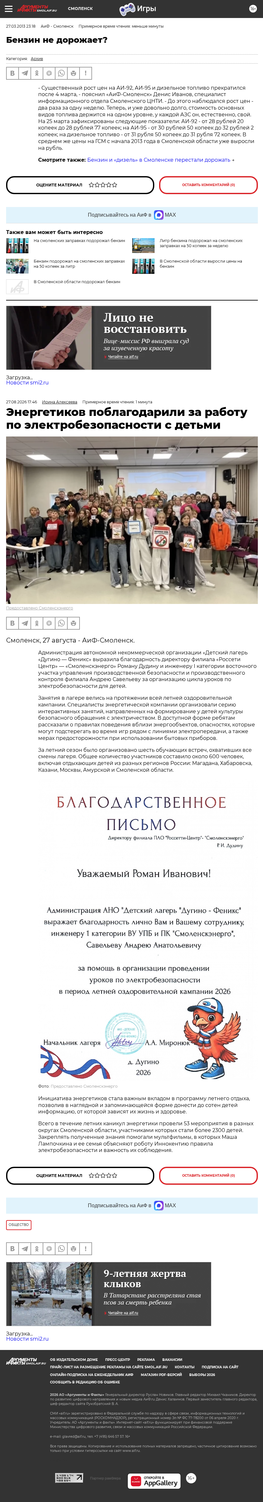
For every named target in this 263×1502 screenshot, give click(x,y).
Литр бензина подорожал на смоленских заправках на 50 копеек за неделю (201, 243)
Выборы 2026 (202, 1375)
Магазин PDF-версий (161, 1375)
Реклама (146, 1360)
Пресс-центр (117, 1360)
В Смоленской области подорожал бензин (77, 281)
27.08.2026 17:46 (21, 402)
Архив (37, 58)
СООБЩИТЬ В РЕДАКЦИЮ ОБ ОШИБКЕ (85, 1382)
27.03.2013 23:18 (21, 26)
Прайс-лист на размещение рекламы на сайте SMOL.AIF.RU (108, 1367)
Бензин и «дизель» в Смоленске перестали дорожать (158, 160)
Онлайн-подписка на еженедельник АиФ (91, 1375)
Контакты (184, 1367)
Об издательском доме (74, 1360)
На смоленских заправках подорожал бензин (79, 240)
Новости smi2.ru (27, 383)
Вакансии (172, 1360)
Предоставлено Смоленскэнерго (39, 608)
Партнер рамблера (105, 1478)
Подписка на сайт (220, 1367)
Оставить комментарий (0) (208, 185)
